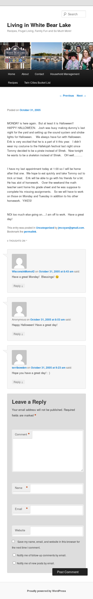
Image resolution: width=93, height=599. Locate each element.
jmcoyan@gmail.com (71, 228)
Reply (18, 286)
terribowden (19, 367)
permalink (30, 231)
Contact (39, 74)
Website (20, 530)
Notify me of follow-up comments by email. (41, 555)
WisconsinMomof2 (23, 271)
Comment (22, 434)
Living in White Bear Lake (39, 24)
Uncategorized (45, 228)
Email (21, 508)
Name (21, 487)
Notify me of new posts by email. (36, 563)
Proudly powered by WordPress (46, 591)
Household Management (64, 74)
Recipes (13, 82)
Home (11, 74)
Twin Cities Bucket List (37, 82)
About (25, 74)
